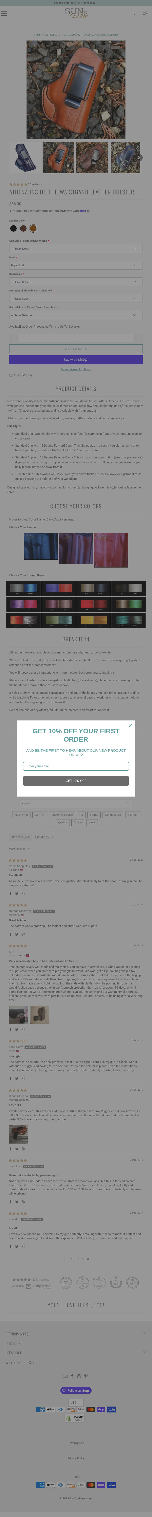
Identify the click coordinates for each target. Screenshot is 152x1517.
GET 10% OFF (76, 781)
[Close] (130, 725)
